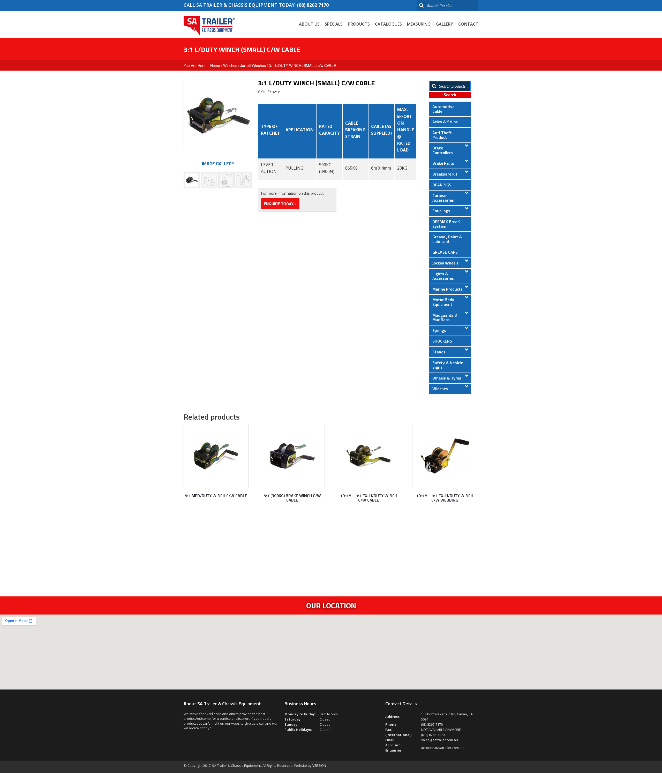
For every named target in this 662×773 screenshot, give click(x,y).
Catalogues (388, 24)
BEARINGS (441, 185)
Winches (230, 65)
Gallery (444, 24)
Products (359, 24)
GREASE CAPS (445, 252)
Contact (468, 24)
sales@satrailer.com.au (439, 740)
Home (215, 65)
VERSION (319, 765)
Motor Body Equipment (443, 302)
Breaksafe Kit (444, 174)
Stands (439, 352)
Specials (334, 24)
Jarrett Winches (253, 65)
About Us (309, 24)
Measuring (419, 24)
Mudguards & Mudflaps (444, 317)
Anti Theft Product (442, 135)
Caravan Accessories (443, 197)
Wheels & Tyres (446, 378)
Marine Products (447, 289)
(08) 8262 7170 (313, 5)
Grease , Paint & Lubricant (447, 239)
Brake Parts (443, 163)
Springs (439, 330)
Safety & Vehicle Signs (447, 365)
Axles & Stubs (445, 122)
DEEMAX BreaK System (446, 223)
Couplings (441, 211)
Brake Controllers (442, 150)
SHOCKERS (442, 341)
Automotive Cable (443, 108)
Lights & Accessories (443, 276)
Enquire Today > (280, 203)
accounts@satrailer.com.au (442, 747)
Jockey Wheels (445, 263)
